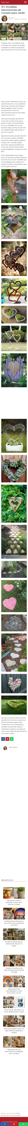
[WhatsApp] (12, 739)
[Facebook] (3, 739)
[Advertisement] (13, 76)
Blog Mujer (5, 2)
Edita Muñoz (11, 18)
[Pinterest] (7, 739)
